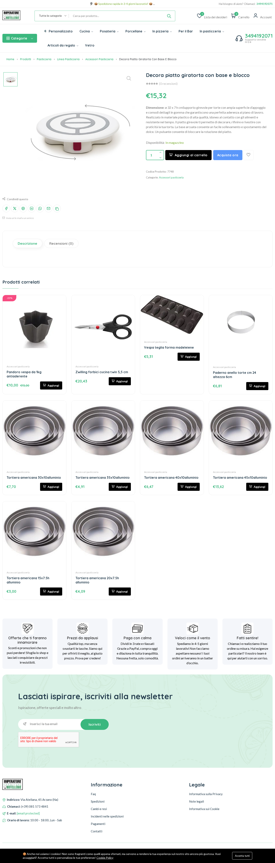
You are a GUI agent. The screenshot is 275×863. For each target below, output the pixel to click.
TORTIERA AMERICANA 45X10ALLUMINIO (240, 478)
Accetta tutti (242, 855)
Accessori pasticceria (99, 59)
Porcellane (134, 31)
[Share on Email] (49, 208)
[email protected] (28, 813)
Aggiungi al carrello (191, 155)
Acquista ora (227, 155)
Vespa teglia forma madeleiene (169, 347)
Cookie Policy (104, 857)
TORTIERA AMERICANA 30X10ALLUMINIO (34, 478)
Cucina (85, 31)
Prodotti (25, 59)
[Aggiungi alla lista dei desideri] (248, 155)
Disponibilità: (155, 142)
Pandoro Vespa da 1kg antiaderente (24, 374)
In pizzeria (160, 31)
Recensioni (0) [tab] (61, 243)
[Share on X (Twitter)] (15, 208)
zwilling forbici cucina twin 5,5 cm (101, 372)
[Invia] (169, 16)
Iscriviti (95, 724)
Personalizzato (60, 31)
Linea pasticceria (68, 59)
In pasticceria (211, 31)
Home (10, 59)
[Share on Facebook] (6, 208)
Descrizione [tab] (27, 243)
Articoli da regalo (62, 45)
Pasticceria (44, 59)
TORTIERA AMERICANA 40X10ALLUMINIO (171, 478)
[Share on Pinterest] (23, 208)
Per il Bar (186, 31)
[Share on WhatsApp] (40, 208)
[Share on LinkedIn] (32, 208)
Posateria (108, 31)
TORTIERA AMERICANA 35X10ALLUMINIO (102, 478)
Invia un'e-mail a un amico (20, 218)
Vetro (89, 45)
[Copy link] (57, 208)
